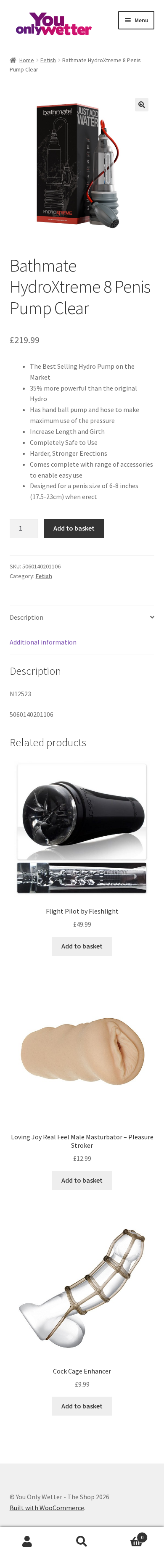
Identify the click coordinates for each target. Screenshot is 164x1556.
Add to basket (74, 528)
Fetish (48, 60)
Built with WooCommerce (47, 1507)
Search (82, 1541)
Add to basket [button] (82, 946)
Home (26, 60)
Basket (126, 1534)
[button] (141, 104)
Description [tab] (26, 617)
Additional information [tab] (43, 642)
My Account (27, 1541)
